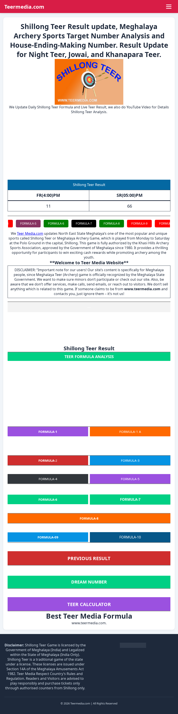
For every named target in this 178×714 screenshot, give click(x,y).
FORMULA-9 (133, 223)
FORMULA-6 (49, 223)
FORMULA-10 (161, 223)
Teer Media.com (30, 233)
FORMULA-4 (48, 479)
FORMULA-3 (130, 460)
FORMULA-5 (21, 223)
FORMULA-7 (77, 223)
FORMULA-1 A (130, 431)
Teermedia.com (24, 6)
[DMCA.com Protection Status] (133, 647)
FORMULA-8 (105, 223)
